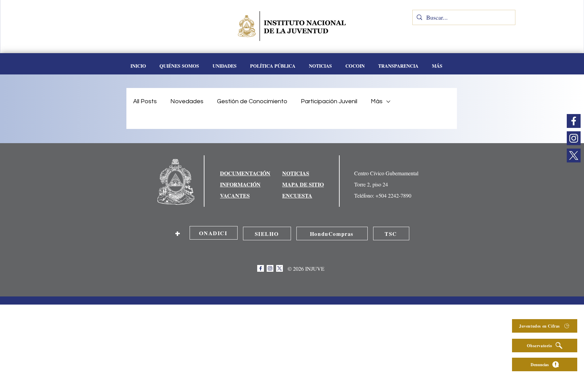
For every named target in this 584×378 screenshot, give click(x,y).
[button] (224, 66)
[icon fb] (574, 121)
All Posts (145, 101)
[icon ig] (574, 138)
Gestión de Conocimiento (252, 101)
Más (377, 101)
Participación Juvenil (329, 101)
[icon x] (574, 155)
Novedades (186, 101)
